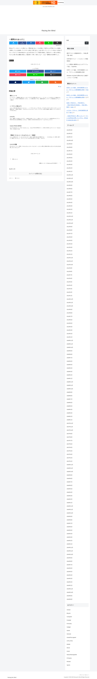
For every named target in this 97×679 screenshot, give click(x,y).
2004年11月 (70, 551)
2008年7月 (69, 399)
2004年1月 (69, 585)
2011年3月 (69, 288)
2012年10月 (70, 223)
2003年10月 (70, 592)
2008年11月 (70, 385)
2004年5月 (69, 571)
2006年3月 (69, 495)
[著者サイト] (15, 82)
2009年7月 (69, 357)
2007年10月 (70, 430)
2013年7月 (69, 192)
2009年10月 (70, 347)
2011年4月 (69, 285)
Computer (69, 616)
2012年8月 (69, 230)
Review (69, 661)
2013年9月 (69, 185)
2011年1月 (69, 295)
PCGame (69, 658)
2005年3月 (69, 537)
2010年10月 (70, 306)
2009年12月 (70, 340)
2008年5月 (69, 406)
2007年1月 (69, 461)
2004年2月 (69, 582)
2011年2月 (69, 292)
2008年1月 (69, 419)
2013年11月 (70, 178)
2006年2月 (69, 499)
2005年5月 (69, 530)
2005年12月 (70, 506)
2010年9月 (69, 309)
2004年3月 (69, 578)
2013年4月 (69, 202)
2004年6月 (69, 568)
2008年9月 (69, 392)
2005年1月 (69, 544)
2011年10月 (70, 264)
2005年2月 (69, 540)
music (68, 651)
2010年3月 (69, 330)
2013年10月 (70, 181)
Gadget (69, 627)
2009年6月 (69, 361)
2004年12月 (70, 547)
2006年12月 (70, 464)
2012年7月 (69, 233)
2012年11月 (70, 219)
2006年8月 (69, 478)
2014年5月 (69, 157)
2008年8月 (69, 395)
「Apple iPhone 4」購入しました (75, 116)
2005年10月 (70, 513)
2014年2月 (69, 168)
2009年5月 (69, 364)
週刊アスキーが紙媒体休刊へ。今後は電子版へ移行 (77, 54)
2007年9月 (69, 433)
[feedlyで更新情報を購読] (42, 82)
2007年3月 (69, 454)
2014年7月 (69, 150)
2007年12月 (70, 423)
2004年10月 (70, 554)
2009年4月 (69, 368)
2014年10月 (70, 140)
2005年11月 (70, 509)
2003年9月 (69, 595)
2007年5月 (69, 447)
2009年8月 (69, 354)
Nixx (87, 89)
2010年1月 (69, 337)
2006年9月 (69, 475)
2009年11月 (70, 344)
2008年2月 (69, 416)
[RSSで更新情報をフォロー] (55, 82)
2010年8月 (69, 313)
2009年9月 (69, 350)
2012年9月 (69, 226)
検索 (67, 40)
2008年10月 (70, 388)
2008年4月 (69, 409)
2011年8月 (69, 271)
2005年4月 (69, 533)
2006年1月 (69, 502)
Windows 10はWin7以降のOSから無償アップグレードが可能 (77, 76)
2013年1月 (69, 212)
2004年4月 (69, 575)
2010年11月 (70, 302)
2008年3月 (69, 413)
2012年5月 (69, 240)
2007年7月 (69, 440)
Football (69, 620)
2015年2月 (69, 133)
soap (72, 107)
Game (68, 630)
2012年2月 (69, 250)
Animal (68, 609)
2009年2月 (69, 375)
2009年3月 (69, 371)
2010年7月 (69, 316)
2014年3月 (69, 164)
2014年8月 (69, 147)
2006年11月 (70, 468)
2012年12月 (70, 216)
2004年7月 (69, 564)
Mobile (68, 644)
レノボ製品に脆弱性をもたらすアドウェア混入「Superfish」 (77, 65)
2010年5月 (69, 323)
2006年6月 (69, 485)
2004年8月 (69, 561)
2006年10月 (70, 471)
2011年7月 (69, 275)
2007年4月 (69, 451)
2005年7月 (69, 523)
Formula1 (69, 623)
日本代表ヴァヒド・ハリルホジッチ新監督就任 (77, 60)
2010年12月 (70, 299)
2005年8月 (69, 520)
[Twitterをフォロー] (28, 82)
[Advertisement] (48, 18)
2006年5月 (69, 488)
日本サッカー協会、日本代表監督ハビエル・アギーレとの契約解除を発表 (77, 71)
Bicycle (68, 613)
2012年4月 (69, 244)
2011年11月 (70, 261)
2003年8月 (69, 599)
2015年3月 (69, 130)
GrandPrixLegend (71, 637)
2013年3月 (69, 206)
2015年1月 (69, 137)
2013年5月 (69, 199)
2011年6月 (69, 278)
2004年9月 (69, 558)
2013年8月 (69, 188)
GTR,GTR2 (70, 641)
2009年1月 (69, 378)
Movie (68, 647)
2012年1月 (69, 254)
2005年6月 (69, 526)
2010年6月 (69, 319)
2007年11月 (70, 426)
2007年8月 (69, 437)
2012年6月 (69, 237)
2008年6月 (69, 402)
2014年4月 (69, 161)
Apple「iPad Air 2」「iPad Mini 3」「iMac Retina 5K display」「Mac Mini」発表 (77, 105)
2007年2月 (69, 457)
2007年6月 (69, 444)
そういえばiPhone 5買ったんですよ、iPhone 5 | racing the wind (77, 118)
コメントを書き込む (35, 173)
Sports (68, 665)
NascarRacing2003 (72, 654)
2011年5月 (69, 281)
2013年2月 (69, 209)
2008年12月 (70, 382)
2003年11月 (70, 589)
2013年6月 (69, 195)
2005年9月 (69, 516)
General (11, 60)
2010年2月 (69, 333)
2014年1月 (69, 171)
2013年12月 (70, 175)
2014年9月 (69, 144)
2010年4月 (69, 326)
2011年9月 (69, 268)
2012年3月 (69, 247)
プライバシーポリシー (84, 674)
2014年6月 (69, 154)
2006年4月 (69, 492)
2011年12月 (70, 257)
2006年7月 (69, 482)
